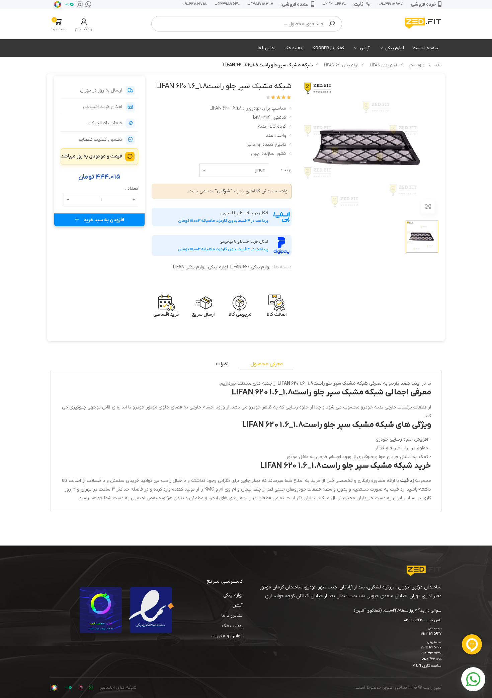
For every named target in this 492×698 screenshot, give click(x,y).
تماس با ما (267, 48)
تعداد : (131, 188)
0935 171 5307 (431, 647)
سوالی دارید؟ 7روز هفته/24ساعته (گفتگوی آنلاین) (397, 610)
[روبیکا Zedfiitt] (56, 4)
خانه (438, 65)
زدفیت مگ (294, 48)
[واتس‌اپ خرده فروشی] (87, 4)
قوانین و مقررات (227, 636)
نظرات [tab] (222, 364)
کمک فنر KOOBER (328, 48)
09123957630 (227, 4)
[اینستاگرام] (78, 4)
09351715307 (260, 4)
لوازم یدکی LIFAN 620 (340, 65)
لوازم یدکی (394, 48)
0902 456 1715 (431, 659)
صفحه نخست (425, 48)
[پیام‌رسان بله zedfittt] (68, 4)
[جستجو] (331, 23)
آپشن (365, 48)
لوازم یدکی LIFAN (383, 65)
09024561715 (194, 4)
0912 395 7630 (431, 653)
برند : (286, 170)
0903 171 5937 (431, 634)
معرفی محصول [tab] (266, 364)
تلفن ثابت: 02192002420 (422, 620)
